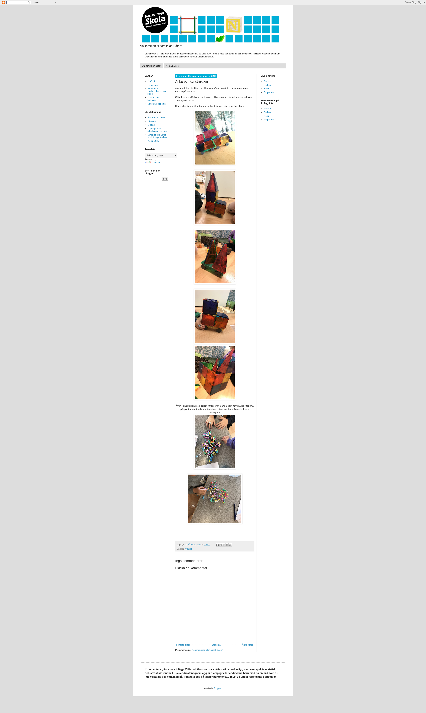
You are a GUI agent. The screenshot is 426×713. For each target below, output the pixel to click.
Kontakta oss (172, 66)
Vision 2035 (153, 141)
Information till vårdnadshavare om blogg (156, 91)
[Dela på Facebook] (227, 544)
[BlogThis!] (220, 544)
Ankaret (188, 549)
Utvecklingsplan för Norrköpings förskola (157, 136)
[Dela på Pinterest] (230, 544)
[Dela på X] (223, 544)
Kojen (266, 88)
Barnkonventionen (156, 117)
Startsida (216, 645)
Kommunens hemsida (153, 98)
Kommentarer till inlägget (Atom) (207, 650)
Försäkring (152, 85)
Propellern (269, 92)
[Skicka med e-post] (217, 544)
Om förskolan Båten (151, 66)
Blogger (217, 688)
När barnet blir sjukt (156, 104)
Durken (267, 85)
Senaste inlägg (183, 645)
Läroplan (151, 121)
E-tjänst (151, 81)
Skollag (151, 125)
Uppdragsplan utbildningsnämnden (157, 129)
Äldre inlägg (247, 645)
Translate (155, 162)
